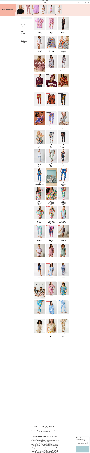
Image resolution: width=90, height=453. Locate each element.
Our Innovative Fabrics (24, 41)
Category (22, 31)
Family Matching (23, 35)
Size (21, 22)
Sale (21, 2)
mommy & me (40, 440)
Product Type (23, 24)
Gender (22, 26)
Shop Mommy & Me (39, 71)
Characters (22, 38)
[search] (85, 2)
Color (22, 19)
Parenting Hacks (23, 42)
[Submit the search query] (21, 17)
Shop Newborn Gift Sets (51, 184)
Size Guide (22, 40)
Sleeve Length (23, 33)
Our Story (81, 2)
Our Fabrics (78, 2)
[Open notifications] (86, 2)
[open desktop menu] (1, 2)
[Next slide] (89, 10)
